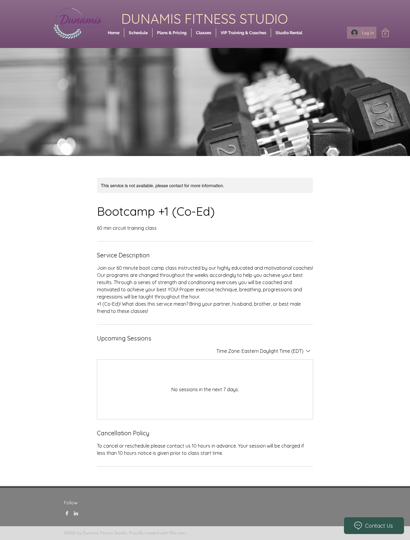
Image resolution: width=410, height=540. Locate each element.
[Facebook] (67, 513)
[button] (385, 32)
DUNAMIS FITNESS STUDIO (204, 18)
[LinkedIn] (76, 513)
